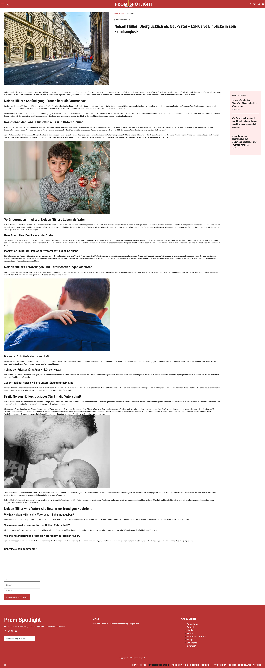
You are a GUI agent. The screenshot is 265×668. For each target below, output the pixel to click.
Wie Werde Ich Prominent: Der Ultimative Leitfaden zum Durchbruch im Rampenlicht (245, 121)
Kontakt (105, 624)
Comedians (192, 624)
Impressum (134, 624)
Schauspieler (193, 642)
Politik (190, 633)
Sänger (190, 639)
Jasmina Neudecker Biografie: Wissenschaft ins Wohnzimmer (244, 103)
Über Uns (96, 624)
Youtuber (191, 645)
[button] (7, 4)
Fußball (190, 627)
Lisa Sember (130, 13)
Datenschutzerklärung (119, 624)
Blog (143, 665)
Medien (190, 630)
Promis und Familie (122, 20)
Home (135, 665)
